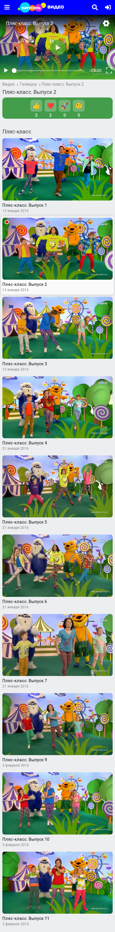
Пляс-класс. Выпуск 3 (24, 363)
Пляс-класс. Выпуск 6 (24, 601)
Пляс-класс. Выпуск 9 (24, 759)
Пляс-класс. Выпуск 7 (24, 680)
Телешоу (28, 84)
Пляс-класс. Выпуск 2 (63, 84)
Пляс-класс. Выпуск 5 (24, 522)
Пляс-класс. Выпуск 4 (24, 443)
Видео (8, 84)
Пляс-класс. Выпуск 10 (25, 839)
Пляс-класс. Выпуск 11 (25, 918)
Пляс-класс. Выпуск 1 (24, 205)
